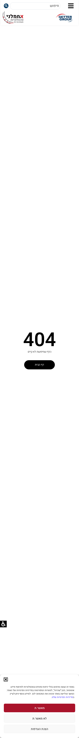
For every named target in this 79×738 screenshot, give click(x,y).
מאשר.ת (40, 708)
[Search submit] (6, 5)
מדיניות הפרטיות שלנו (62, 697)
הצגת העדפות (39, 729)
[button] (6, 679)
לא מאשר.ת (39, 718)
